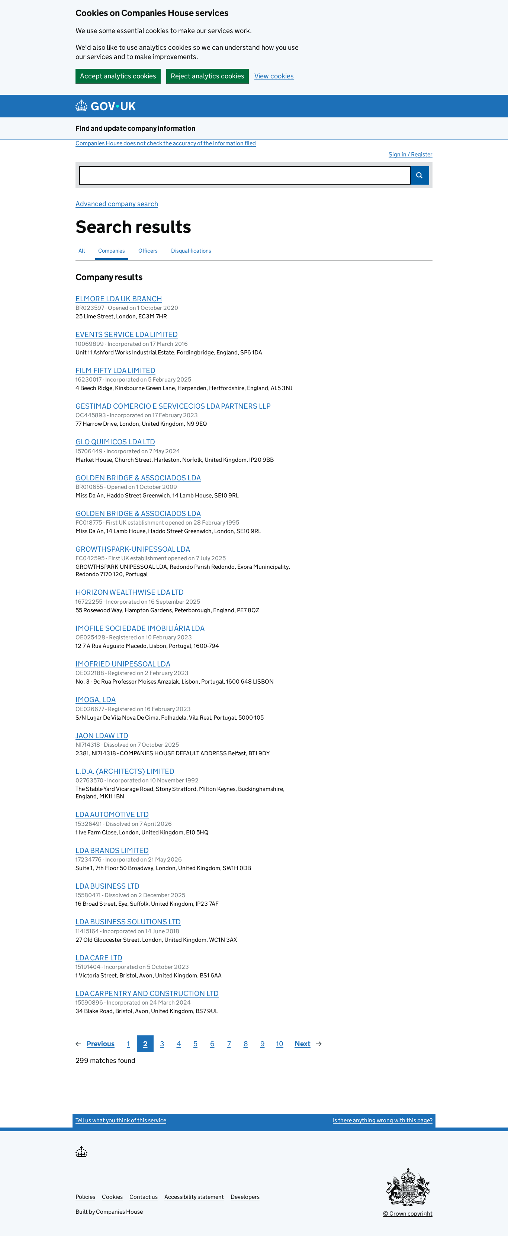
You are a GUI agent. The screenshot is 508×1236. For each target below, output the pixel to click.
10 (279, 1043)
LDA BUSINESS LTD (107, 886)
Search (420, 175)
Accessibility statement (194, 1196)
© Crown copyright (408, 1213)
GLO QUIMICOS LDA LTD (115, 441)
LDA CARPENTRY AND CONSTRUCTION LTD (147, 993)
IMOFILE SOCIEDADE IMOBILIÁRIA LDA (140, 628)
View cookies (274, 76)
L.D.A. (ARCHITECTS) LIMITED (124, 771)
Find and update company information (135, 128)
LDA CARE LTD (98, 957)
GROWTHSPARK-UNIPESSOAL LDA (132, 549)
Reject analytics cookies (207, 76)
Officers (148, 250)
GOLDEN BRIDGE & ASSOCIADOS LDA (138, 477)
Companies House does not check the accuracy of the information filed (165, 143)
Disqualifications (191, 250)
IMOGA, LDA (95, 699)
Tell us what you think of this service (120, 1120)
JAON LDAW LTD (101, 735)
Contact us (143, 1196)
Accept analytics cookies (118, 76)
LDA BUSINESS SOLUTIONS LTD (128, 921)
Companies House (119, 1211)
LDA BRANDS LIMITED (112, 850)
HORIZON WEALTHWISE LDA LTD (129, 592)
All (81, 250)
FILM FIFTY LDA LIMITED (115, 370)
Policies (85, 1196)
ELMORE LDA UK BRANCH (118, 298)
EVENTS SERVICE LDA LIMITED (126, 334)
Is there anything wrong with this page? (383, 1120)
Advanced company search (116, 203)
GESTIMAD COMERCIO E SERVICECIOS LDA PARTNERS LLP (173, 406)
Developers (245, 1196)
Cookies (112, 1196)
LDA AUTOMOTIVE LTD (112, 814)
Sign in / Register (411, 154)
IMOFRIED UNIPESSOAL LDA (122, 663)
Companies (111, 250)
